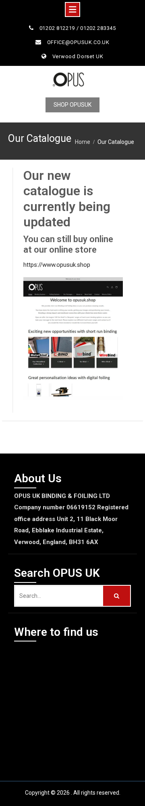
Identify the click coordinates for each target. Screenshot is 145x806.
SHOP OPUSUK (72, 104)
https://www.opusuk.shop (56, 264)
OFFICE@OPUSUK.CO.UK (78, 42)
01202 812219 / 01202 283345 (77, 28)
